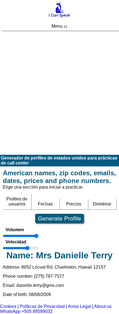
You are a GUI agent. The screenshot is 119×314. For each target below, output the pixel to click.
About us (103, 306)
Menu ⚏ (59, 26)
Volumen (15, 229)
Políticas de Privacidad (42, 306)
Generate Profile (59, 218)
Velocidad (16, 242)
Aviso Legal (79, 306)
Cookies (8, 306)
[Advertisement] (59, 92)
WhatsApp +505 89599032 (26, 311)
